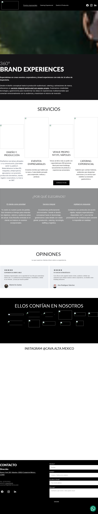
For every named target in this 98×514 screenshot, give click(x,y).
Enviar (56, 501)
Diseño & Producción (62, 5)
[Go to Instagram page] (92, 5)
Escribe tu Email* (54, 479)
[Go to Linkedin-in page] (95, 5)
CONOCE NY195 (61, 182)
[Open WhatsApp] (93, 509)
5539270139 (9, 483)
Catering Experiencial (46, 5)
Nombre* (52, 464)
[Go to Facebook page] (88, 5)
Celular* (51, 471)
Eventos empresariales (30, 5)
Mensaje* (52, 487)
